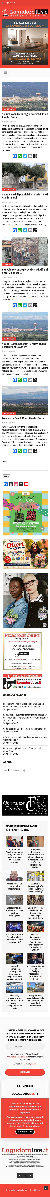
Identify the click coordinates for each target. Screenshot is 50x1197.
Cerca (5, 462)
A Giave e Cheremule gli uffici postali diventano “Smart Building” (25, 738)
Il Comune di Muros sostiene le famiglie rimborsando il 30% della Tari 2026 (35, 972)
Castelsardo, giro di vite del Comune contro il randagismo (23, 749)
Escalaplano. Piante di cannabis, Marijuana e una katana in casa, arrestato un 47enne (23, 705)
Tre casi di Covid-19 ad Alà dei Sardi (23, 418)
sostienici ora (25, 1132)
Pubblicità (36, 1190)
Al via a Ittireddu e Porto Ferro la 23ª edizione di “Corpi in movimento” (14, 938)
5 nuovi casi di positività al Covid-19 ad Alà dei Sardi (25, 196)
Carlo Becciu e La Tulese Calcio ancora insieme (24, 728)
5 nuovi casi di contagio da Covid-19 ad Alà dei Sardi (25, 116)
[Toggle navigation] (5, 72)
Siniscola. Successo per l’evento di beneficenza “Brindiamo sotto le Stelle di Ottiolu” (35, 942)
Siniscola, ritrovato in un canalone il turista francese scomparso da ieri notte (14, 1001)
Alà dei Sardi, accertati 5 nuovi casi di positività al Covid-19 (24, 345)
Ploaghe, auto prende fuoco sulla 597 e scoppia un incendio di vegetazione (35, 1000)
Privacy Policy (30, 1064)
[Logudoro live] (25, 13)
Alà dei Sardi (9, 109)
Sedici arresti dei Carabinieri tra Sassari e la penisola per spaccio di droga (35, 913)
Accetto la (25, 1064)
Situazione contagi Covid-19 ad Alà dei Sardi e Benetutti (25, 271)
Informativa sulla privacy (16, 1057)
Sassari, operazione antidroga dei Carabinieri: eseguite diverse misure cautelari (14, 972)
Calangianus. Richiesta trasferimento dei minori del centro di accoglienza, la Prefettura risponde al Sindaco (25, 718)
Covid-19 (7, 265)
